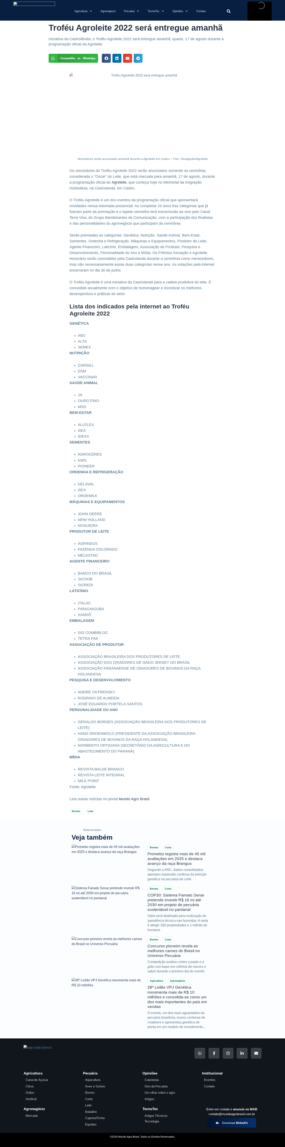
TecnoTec (153, 11)
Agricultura (80, 11)
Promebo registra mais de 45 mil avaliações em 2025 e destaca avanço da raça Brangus (176, 859)
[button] (228, 11)
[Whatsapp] (200, 1053)
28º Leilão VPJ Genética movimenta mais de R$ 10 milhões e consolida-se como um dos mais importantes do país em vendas (177, 997)
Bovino (76, 811)
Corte (168, 847)
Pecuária (129, 11)
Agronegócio (108, 11)
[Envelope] (256, 1053)
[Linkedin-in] (242, 1053)
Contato (201, 11)
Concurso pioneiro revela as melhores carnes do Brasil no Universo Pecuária (174, 951)
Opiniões (178, 11)
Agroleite (119, 182)
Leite (90, 811)
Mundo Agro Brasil (134, 799)
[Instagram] (228, 1053)
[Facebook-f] (214, 1053)
